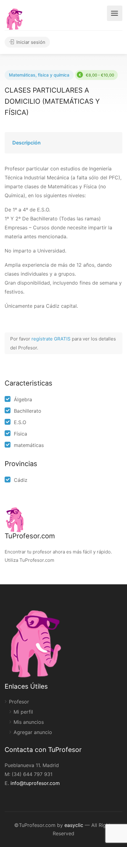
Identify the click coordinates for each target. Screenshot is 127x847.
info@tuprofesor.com (35, 783)
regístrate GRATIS (51, 339)
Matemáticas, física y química (39, 74)
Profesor (19, 702)
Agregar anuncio (33, 732)
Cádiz (20, 480)
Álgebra (23, 399)
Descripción (26, 143)
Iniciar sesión (30, 42)
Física (20, 434)
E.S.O (20, 422)
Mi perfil (23, 712)
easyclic (73, 825)
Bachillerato (27, 411)
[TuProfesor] (14, 18)
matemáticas (29, 445)
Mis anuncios (29, 722)
